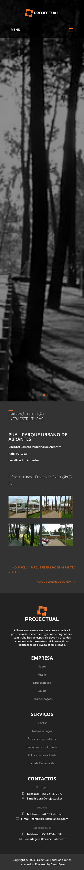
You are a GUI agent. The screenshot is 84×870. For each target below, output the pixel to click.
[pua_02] (24, 753)
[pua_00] (24, 725)
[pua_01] (57, 725)
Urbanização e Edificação (26, 621)
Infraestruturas (26, 626)
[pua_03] (57, 753)
